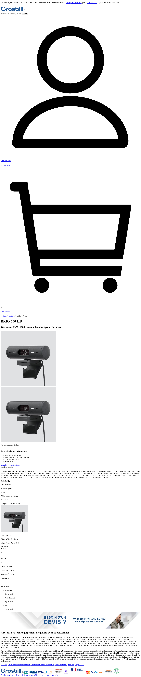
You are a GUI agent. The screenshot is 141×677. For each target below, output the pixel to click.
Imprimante (35, 665)
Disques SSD (79, 665)
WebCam (71, 665)
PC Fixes (4, 665)
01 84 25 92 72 (92, 3)
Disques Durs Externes (59, 665)
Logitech (12, 316)
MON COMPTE (6, 161)
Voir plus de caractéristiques (10, 465)
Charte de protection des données (46, 675)
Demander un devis (7, 570)
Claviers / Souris (45, 665)
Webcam (4, 316)
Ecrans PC (27, 665)
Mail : (74, 3)
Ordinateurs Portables (15, 665)
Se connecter (5, 165)
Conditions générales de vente (11, 675)
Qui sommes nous (28, 675)
